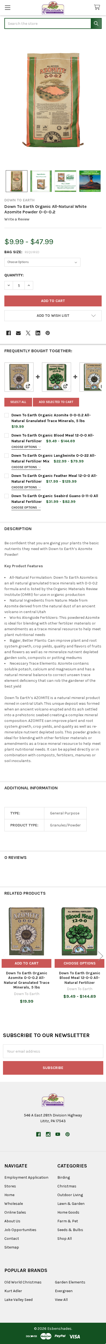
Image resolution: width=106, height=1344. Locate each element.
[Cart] (98, 7)
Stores (10, 1186)
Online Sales (15, 1212)
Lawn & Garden (71, 1203)
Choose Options (24, 447)
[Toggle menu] (7, 7)
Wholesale (13, 1203)
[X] (28, 333)
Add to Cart (27, 963)
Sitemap (11, 1247)
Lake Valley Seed (18, 1299)
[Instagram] (48, 1134)
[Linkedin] (38, 333)
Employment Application (26, 1177)
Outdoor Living (70, 1195)
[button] (53, 315)
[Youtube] (58, 1134)
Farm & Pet (67, 1221)
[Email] (18, 333)
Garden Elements (70, 1282)
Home (9, 1195)
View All (61, 1299)
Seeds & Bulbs (70, 1229)
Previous (5, 956)
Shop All (64, 1238)
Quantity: (14, 275)
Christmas (66, 1186)
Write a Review (16, 219)
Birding (63, 1177)
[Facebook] (8, 333)
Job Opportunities (20, 1229)
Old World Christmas (23, 1282)
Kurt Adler (13, 1291)
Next (100, 956)
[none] (53, 100)
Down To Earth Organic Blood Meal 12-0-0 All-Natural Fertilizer (79, 978)
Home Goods (68, 1212)
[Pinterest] (47, 333)
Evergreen (64, 1291)
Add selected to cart (56, 402)
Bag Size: (22, 252)
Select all (18, 402)
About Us (12, 1221)
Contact (11, 1238)
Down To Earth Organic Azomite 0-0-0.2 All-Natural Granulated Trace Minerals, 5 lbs (26, 980)
